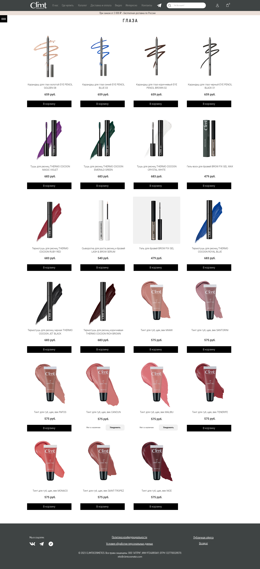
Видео (118, 5)
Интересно (131, 5)
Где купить (68, 5)
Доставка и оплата (101, 5)
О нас (55, 5)
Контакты (147, 5)
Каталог (82, 5)
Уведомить (115, 427)
